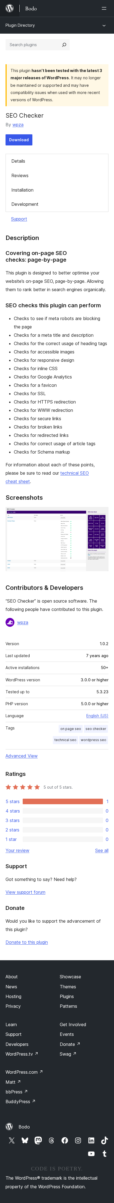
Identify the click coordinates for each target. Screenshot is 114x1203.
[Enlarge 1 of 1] (101, 514)
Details (18, 161)
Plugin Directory (20, 25)
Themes (68, 986)
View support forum (25, 892)
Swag (68, 1054)
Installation (22, 190)
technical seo (65, 740)
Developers (17, 1044)
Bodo (24, 1127)
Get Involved (73, 1024)
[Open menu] (105, 8)
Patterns (68, 1006)
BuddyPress (21, 1101)
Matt (13, 1082)
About (12, 976)
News (11, 986)
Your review (17, 850)
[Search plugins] (64, 44)
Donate (70, 1044)
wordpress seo (93, 740)
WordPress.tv (22, 1054)
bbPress (17, 1092)
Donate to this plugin (27, 942)
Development (24, 204)
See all (101, 850)
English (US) (97, 715)
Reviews (19, 175)
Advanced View (22, 756)
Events (67, 1034)
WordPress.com (24, 1072)
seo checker (96, 729)
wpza (18, 124)
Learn (11, 1024)
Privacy (13, 1006)
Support (19, 219)
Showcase (70, 976)
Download (19, 139)
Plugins (67, 996)
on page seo (70, 729)
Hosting (13, 996)
